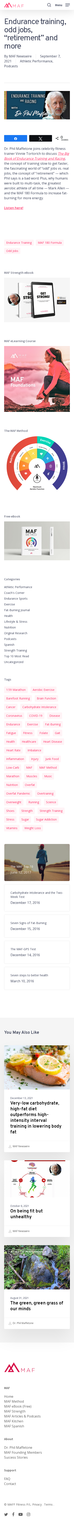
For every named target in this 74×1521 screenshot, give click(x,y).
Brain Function (46, 698)
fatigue (11, 733)
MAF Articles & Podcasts (22, 1416)
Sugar (25, 819)
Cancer (10, 707)
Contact (10, 1483)
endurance (13, 724)
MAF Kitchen (13, 1421)
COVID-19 (35, 716)
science (51, 802)
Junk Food (52, 759)
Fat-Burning (53, 724)
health (10, 742)
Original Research (15, 633)
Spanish (9, 645)
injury (34, 759)
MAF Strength (14, 1411)
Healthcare (29, 742)
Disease (54, 716)
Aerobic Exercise (43, 690)
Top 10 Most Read (16, 656)
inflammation (15, 759)
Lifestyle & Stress (15, 622)
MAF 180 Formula (50, 243)
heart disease (52, 742)
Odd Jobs (12, 251)
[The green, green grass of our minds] (37, 1287)
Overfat (30, 785)
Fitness (27, 733)
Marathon (12, 776)
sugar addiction (46, 819)
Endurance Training (19, 243)
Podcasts (11, 66)
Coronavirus (14, 716)
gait (57, 733)
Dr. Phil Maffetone (23, 1323)
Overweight (13, 802)
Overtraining (45, 793)
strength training (51, 811)
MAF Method (48, 767)
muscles (31, 776)
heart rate (13, 750)
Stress (10, 819)
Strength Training (15, 650)
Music (48, 776)
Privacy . (38, 1504)
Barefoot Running (18, 698)
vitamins (11, 828)
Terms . (49, 1504)
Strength (27, 811)
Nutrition (10, 627)
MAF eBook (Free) (17, 1406)
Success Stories (16, 1457)
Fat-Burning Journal (17, 610)
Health (8, 616)
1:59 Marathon (16, 690)
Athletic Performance (36, 61)
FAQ (7, 1479)
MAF (29, 767)
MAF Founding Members (23, 1452)
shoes (10, 811)
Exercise (9, 604)
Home (8, 1396)
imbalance (34, 750)
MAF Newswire (20, 56)
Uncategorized (13, 662)
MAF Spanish (14, 1426)
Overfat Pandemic (18, 793)
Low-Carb (12, 767)
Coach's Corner (14, 593)
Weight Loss (32, 828)
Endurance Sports (16, 598)
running (33, 802)
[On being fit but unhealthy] (37, 1198)
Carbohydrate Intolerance (39, 707)
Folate (43, 733)
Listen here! (13, 208)
